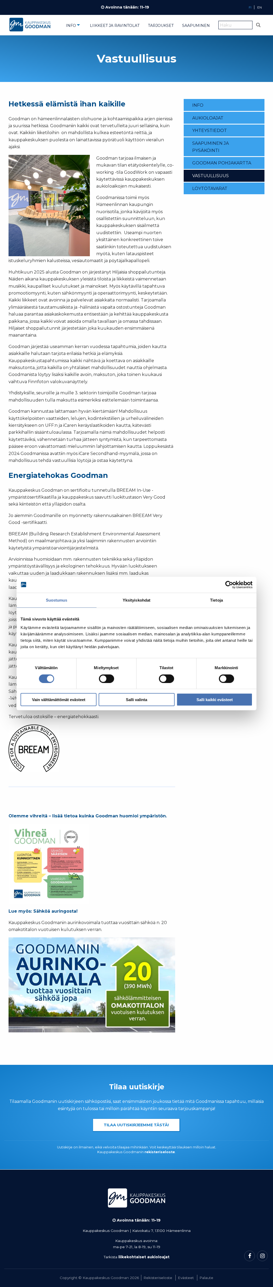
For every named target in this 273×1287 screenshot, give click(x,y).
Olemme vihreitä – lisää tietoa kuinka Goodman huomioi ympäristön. (88, 815)
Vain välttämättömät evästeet (58, 699)
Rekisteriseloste (157, 1278)
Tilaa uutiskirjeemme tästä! (136, 1125)
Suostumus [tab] (56, 600)
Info (71, 25)
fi (250, 7)
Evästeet (186, 1278)
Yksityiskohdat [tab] (136, 600)
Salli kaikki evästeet (214, 699)
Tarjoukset (161, 25)
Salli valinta (136, 699)
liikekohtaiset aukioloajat (144, 1257)
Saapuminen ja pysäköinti (210, 147)
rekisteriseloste (159, 1152)
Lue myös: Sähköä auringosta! (43, 911)
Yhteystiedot (209, 130)
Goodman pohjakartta (221, 162)
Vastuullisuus (210, 175)
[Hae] (258, 25)
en (259, 7)
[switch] (106, 678)
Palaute (206, 1278)
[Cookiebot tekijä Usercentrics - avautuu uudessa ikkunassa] (229, 585)
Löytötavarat (209, 188)
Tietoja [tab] (216, 600)
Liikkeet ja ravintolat (114, 25)
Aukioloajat (207, 118)
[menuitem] (74, 27)
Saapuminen (196, 25)
